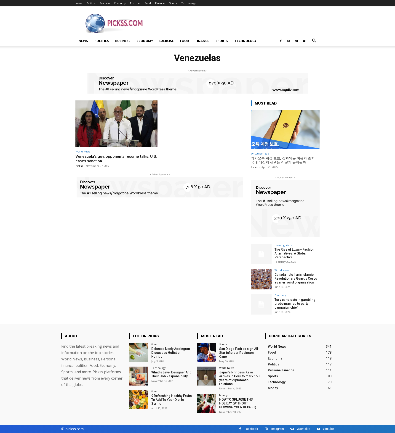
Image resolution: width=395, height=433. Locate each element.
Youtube (328, 428)
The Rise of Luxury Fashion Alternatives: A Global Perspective (295, 253)
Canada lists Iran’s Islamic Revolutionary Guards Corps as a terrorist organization (296, 278)
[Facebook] (280, 40)
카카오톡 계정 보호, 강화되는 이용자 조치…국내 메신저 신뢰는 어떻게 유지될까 (284, 160)
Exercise (135, 3)
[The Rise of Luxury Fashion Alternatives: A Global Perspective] (261, 254)
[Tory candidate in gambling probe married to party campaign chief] (261, 304)
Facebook (251, 428)
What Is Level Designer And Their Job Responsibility (171, 374)
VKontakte (303, 428)
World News (82, 151)
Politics (90, 3)
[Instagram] (288, 40)
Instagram (277, 428)
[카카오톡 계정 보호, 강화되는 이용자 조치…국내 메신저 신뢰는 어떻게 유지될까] (285, 129)
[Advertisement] (236, 23)
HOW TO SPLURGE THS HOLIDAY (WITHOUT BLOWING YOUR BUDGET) (237, 403)
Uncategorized (260, 153)
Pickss (79, 166)
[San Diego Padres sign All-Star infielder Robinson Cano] (206, 352)
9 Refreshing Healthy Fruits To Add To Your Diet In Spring (171, 399)
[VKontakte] (296, 40)
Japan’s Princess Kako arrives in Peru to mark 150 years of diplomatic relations (239, 378)
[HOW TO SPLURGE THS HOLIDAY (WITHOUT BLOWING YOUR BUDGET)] (206, 403)
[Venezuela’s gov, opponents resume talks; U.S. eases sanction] (116, 123)
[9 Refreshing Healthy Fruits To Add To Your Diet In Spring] (138, 399)
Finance (160, 3)
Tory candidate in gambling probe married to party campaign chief (295, 303)
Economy (120, 3)
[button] (314, 41)
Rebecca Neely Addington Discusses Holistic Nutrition (170, 352)
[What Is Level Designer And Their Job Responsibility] (138, 376)
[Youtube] (304, 40)
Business (104, 3)
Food (148, 3)
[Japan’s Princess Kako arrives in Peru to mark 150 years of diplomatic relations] (206, 376)
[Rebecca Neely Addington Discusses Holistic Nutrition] (138, 352)
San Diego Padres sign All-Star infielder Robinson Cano (239, 352)
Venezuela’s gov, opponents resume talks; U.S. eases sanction (116, 158)
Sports (173, 3)
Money (223, 395)
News (78, 3)
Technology (188, 3)
